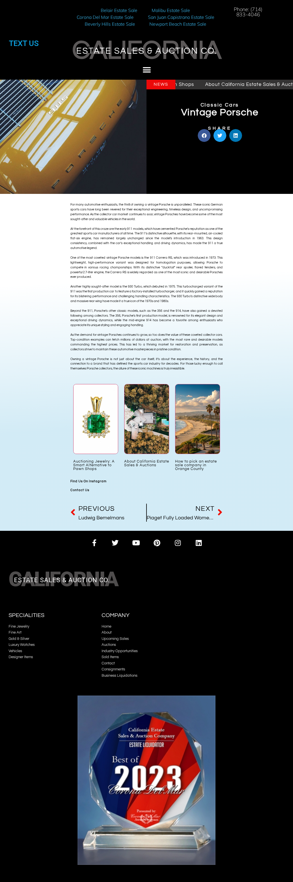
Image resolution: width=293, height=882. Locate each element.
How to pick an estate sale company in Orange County (196, 465)
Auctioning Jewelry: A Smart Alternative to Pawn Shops (94, 465)
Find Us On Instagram (88, 481)
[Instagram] (178, 543)
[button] (146, 70)
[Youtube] (136, 543)
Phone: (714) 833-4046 (248, 12)
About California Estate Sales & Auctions (226, 84)
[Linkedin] (199, 543)
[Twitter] (115, 543)
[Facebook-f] (94, 543)
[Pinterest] (157, 543)
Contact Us (79, 490)
